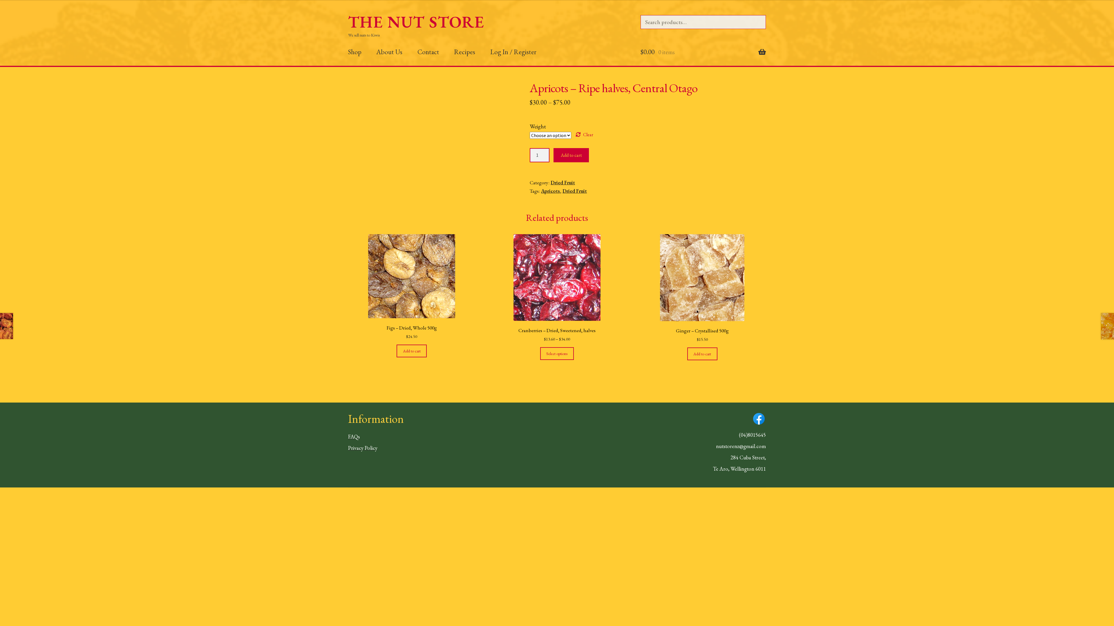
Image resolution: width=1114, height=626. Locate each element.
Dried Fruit (563, 182)
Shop (354, 52)
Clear (588, 135)
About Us (389, 52)
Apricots (550, 191)
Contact (428, 52)
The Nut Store (416, 21)
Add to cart (571, 155)
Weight (538, 126)
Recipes (464, 52)
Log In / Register (513, 52)
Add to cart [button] (412, 351)
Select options (556, 353)
